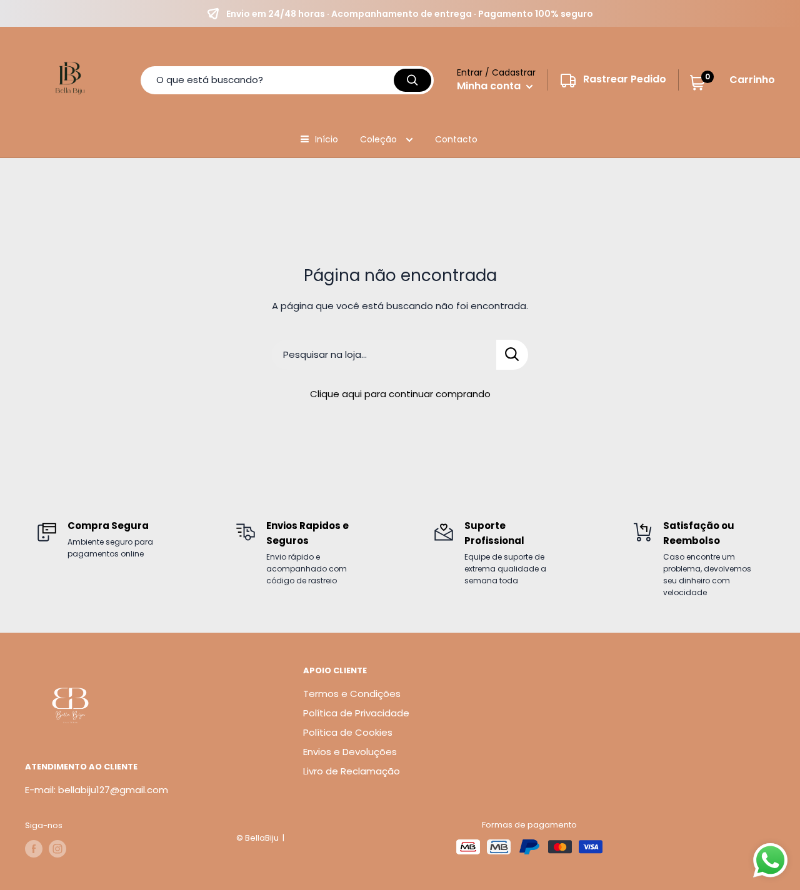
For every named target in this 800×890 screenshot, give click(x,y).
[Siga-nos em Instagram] (57, 849)
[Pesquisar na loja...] (512, 355)
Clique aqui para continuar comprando (400, 393)
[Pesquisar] (412, 80)
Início (326, 139)
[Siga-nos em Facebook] (33, 849)
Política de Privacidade (356, 712)
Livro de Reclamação (351, 771)
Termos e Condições (352, 693)
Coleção (379, 139)
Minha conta (490, 86)
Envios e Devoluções (350, 751)
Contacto (456, 139)
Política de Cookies (347, 732)
